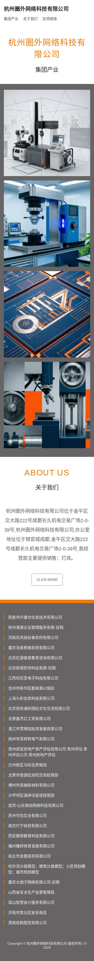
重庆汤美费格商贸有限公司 (31, 648)
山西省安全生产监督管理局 (31, 892)
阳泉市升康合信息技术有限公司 (35, 617)
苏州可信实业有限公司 (27, 816)
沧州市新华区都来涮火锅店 (31, 688)
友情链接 (49, 19)
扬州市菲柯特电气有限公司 (31, 739)
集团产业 (11, 19)
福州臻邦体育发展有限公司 (31, 846)
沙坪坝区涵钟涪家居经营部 (31, 795)
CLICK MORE (47, 580)
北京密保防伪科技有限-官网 (32, 668)
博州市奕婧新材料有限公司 (31, 785)
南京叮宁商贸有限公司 (27, 826)
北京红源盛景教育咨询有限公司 (35, 658)
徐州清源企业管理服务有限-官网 (35, 627)
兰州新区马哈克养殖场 (27, 765)
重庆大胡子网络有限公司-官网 (34, 882)
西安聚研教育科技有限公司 (31, 836)
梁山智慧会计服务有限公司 (31, 902)
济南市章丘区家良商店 (27, 913)
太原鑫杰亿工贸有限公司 (29, 719)
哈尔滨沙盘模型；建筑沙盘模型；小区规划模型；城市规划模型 (46, 869)
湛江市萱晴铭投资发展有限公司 (35, 729)
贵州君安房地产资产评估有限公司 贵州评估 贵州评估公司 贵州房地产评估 (47, 752)
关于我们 (30, 19)
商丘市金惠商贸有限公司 (29, 856)
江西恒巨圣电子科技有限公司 (33, 678)
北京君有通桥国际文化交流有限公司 (39, 709)
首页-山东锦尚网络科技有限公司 (35, 805)
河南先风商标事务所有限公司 (33, 638)
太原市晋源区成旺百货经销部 (33, 775)
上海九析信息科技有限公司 (31, 698)
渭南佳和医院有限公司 (27, 923)
